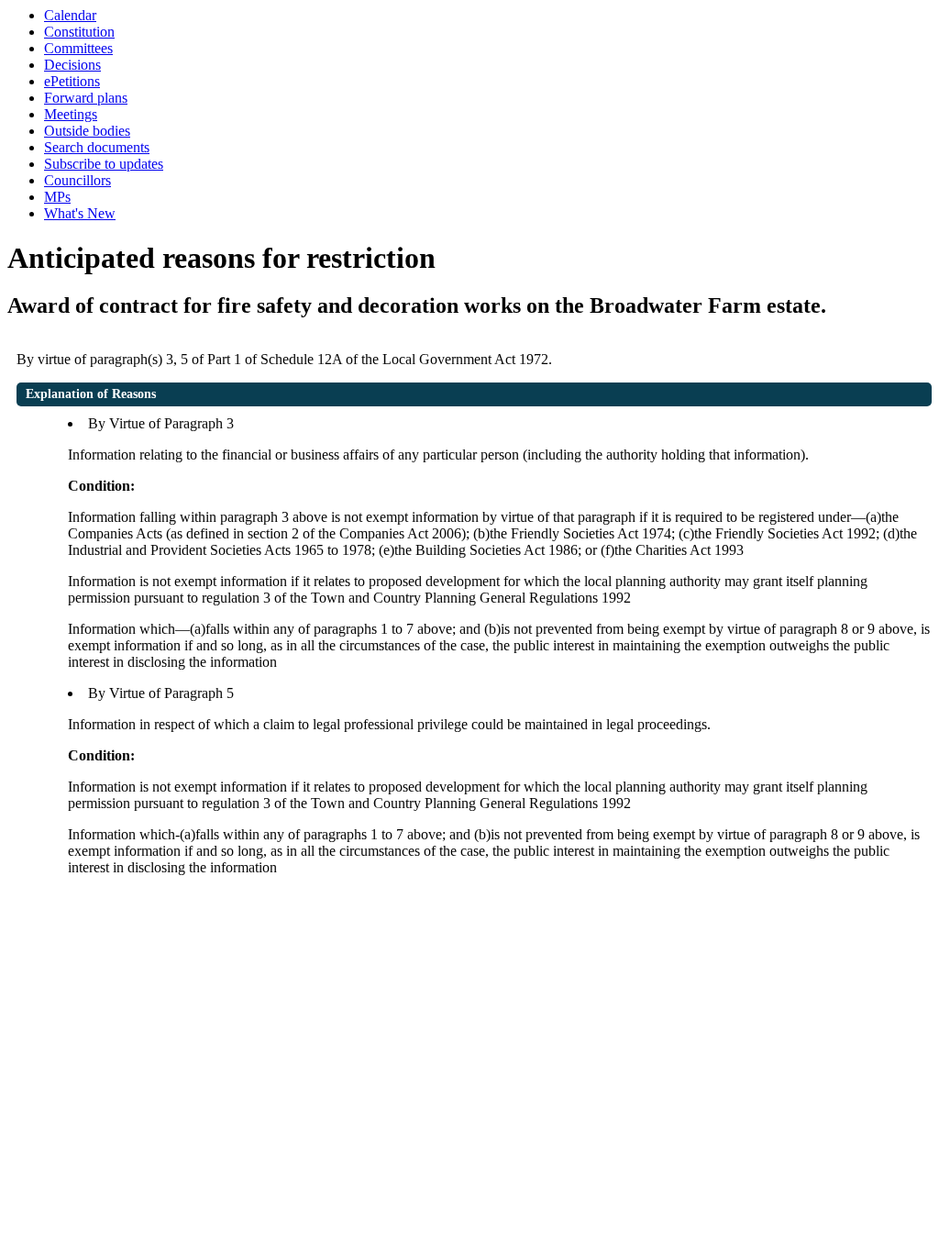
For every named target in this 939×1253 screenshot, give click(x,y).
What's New (80, 213)
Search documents (96, 147)
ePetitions (72, 81)
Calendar (70, 15)
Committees (78, 48)
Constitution (79, 31)
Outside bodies (87, 131)
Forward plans (85, 97)
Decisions (72, 64)
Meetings (70, 114)
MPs (57, 197)
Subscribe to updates (103, 164)
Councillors (77, 180)
